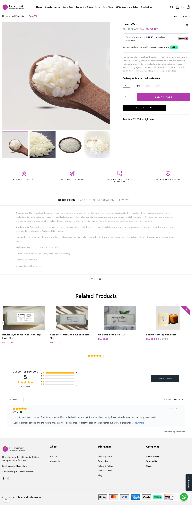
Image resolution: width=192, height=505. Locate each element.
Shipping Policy (105, 456)
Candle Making (52, 6)
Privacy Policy (104, 461)
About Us (54, 456)
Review (124, 200)
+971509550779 (26, 471)
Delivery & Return (132, 78)
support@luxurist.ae (17, 466)
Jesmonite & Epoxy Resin (88, 6)
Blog (100, 475)
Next (185, 16)
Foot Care (108, 6)
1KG (138, 85)
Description (66, 200)
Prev (176, 16)
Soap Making (152, 461)
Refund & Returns (105, 465)
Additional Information (97, 200)
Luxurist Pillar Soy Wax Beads (161, 334)
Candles (149, 465)
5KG (158, 85)
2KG (148, 85)
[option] (56, 76)
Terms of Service (105, 470)
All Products (18, 16)
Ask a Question (152, 78)
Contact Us (146, 6)
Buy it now (144, 107)
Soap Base (68, 6)
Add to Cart (164, 97)
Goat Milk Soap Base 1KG (111, 334)
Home (39, 6)
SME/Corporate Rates (127, 6)
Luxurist (22, 497)
